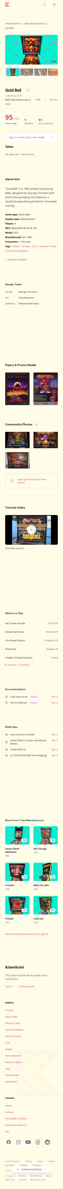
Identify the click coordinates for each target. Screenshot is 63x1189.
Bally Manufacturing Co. (36, 23)
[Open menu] (54, 4)
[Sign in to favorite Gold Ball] (28, 90)
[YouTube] (28, 1142)
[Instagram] (18, 1142)
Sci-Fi (34, 246)
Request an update (17, 259)
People (8, 1049)
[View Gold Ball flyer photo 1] (17, 388)
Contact (9, 1112)
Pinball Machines (13, 23)
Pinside (53, 99)
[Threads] (37, 1142)
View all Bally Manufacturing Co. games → (28, 934)
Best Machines (13, 1036)
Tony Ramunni (26, 297)
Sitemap (23, 1165)
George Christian (28, 291)
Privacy (29, 1161)
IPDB (7, 104)
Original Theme (47, 246)
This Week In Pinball (16, 1118)
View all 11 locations (18, 664)
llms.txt (49, 1176)
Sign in (9, 986)
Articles (9, 1010)
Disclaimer (10, 1165)
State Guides (12, 1075)
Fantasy (25, 246)
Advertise (37, 1165)
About (8, 1105)
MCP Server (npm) (38, 1179)
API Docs (22, 1176)
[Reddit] (47, 1142)
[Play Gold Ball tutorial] (31, 530)
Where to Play (12, 1023)
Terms (40, 1161)
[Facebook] (8, 1142)
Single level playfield (16, 250)
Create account (26, 986)
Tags (7, 1068)
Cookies (51, 1161)
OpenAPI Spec (36, 1176)
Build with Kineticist (16, 1125)
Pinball (16, 246)
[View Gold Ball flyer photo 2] (45, 388)
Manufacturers (13, 1055)
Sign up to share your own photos (32, 481)
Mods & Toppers (14, 1062)
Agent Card (10, 1179)
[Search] (44, 4)
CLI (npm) (23, 1179)
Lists (7, 1042)
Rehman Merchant (29, 303)
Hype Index (11, 1016)
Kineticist (14, 967)
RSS (7, 1131)
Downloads (11, 1081)
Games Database (14, 1029)
